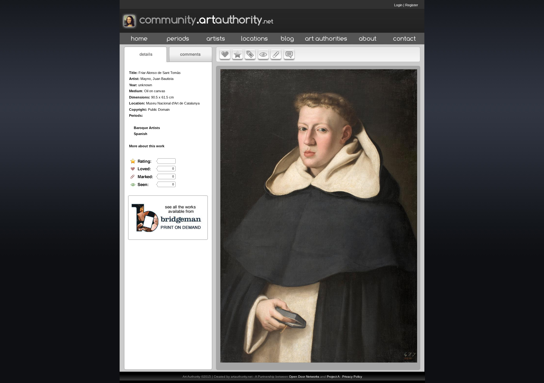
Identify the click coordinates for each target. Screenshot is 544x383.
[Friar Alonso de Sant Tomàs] (318, 360)
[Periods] (178, 39)
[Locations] (254, 39)
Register (411, 5)
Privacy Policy (352, 376)
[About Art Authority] (368, 39)
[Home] (139, 39)
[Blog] (287, 39)
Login (398, 5)
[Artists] (216, 39)
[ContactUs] (404, 39)
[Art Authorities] (326, 39)
